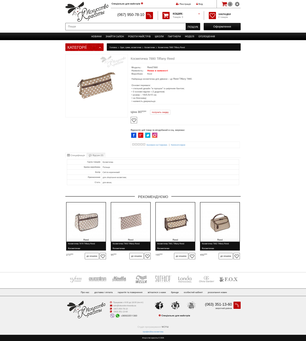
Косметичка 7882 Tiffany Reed (215, 245)
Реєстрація (185, 4)
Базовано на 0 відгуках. (157, 145)
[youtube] (191, 305)
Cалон (115, 36)
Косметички (149, 47)
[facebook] (159, 305)
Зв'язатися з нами (157, 292)
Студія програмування (150, 327)
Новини (96, 36)
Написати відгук (178, 145)
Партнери (174, 36)
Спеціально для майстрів (126, 3)
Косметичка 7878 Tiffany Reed (81, 245)
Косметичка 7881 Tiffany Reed (170, 245)
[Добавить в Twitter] (147, 135)
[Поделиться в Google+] (140, 135)
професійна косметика (153, 332)
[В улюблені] (134, 120)
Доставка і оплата (103, 292)
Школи (159, 36)
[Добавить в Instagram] (154, 135)
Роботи (139, 36)
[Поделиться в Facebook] (133, 135)
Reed (149, 74)
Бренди (175, 292)
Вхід (200, 4)
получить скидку (160, 112)
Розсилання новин (217, 292)
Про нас (85, 292)
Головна (113, 47)
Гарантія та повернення (130, 292)
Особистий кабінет (193, 292)
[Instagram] (175, 305)
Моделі (189, 36)
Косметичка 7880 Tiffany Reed (171, 47)
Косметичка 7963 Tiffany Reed (126, 245)
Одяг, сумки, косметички (131, 47)
